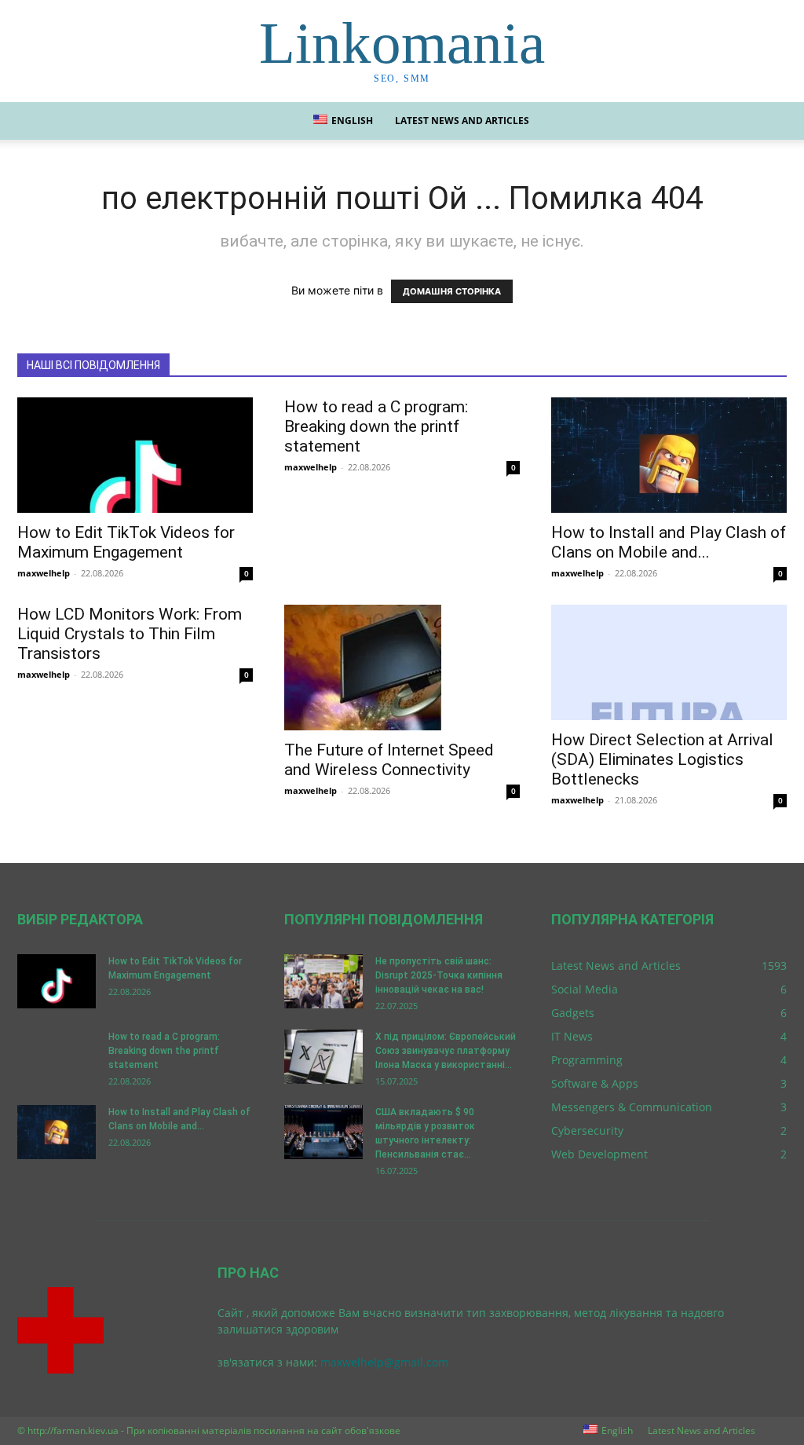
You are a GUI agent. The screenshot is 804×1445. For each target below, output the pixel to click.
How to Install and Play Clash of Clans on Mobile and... (668, 542)
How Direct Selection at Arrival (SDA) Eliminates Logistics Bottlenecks (662, 759)
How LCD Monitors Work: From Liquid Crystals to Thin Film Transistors (129, 634)
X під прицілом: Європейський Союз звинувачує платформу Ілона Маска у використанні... (445, 1050)
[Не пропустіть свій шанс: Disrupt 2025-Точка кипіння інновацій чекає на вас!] (323, 981)
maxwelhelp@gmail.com (384, 1362)
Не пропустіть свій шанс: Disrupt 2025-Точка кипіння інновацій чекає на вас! (438, 975)
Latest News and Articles (462, 120)
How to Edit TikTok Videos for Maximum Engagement (126, 542)
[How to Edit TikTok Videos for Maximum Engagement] (135, 455)
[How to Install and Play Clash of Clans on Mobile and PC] (669, 455)
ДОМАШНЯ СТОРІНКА (452, 291)
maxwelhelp (43, 573)
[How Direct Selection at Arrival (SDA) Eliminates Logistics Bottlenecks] (669, 662)
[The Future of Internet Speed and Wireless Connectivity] (402, 667)
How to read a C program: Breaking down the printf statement (376, 426)
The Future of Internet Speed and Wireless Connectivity (389, 760)
